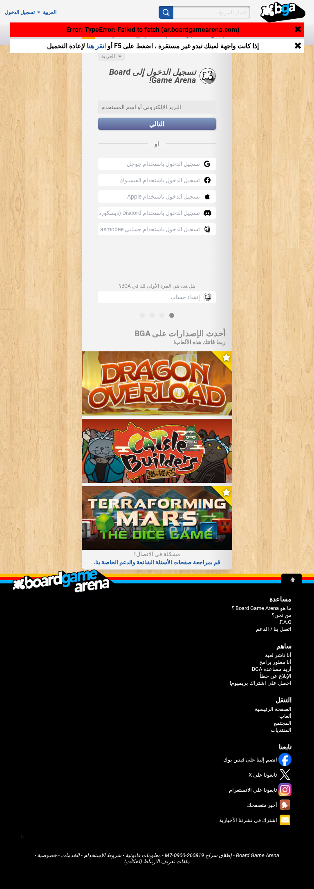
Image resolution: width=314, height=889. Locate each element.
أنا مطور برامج (275, 662)
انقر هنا (96, 46)
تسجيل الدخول (20, 12)
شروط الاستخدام (102, 855)
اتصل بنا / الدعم (274, 629)
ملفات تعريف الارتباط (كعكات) (157, 861)
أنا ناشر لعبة (278, 655)
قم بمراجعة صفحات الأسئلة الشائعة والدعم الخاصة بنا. (157, 562)
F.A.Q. (285, 622)
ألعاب (285, 716)
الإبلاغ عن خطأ (276, 676)
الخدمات (70, 855)
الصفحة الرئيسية (273, 709)
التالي (156, 124)
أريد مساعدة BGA (272, 669)
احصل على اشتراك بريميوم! (261, 683)
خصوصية (47, 855)
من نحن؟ (281, 615)
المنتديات (281, 730)
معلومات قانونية (143, 855)
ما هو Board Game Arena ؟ (261, 608)
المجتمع (283, 723)
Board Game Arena (257, 855)
